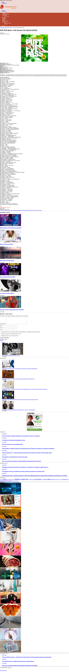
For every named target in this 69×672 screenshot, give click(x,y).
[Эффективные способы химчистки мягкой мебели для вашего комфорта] (10, 627)
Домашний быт (5, 14)
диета (49, 479)
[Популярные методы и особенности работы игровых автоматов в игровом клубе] (8, 377)
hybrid (4, 207)
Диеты (3, 19)
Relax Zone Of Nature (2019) (7, 260)
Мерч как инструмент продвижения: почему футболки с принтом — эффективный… (19, 409)
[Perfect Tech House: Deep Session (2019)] (10, 542)
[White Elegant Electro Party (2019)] (10, 640)
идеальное (53, 479)
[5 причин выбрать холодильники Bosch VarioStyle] (10, 591)
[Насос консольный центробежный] (10, 579)
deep (7, 479)
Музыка (5, 27)
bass (1, 207)
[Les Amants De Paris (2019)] (10, 291)
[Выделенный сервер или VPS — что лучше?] (10, 494)
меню (59, 479)
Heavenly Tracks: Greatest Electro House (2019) (12, 309)
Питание (4, 18)
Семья (3, 20)
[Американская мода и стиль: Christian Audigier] (10, 603)
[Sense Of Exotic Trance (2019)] (10, 518)
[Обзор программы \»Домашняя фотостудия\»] (10, 506)
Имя (1, 325)
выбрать (45, 479)
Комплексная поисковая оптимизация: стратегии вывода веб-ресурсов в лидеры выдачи (20, 399)
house (17, 479)
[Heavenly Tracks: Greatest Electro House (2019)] (10, 307)
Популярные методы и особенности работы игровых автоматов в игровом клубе (18, 378)
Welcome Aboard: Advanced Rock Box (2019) (11, 355)
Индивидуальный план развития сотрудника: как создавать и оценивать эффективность (19, 368)
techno (36, 479)
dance (4, 479)
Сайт (1, 329)
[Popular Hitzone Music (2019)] (10, 554)
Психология (6, 16)
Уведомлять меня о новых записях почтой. (9, 335)
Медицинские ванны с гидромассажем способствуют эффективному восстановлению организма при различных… (25, 389)
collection (1, 479)
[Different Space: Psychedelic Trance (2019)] (10, 225)
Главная (1, 27)
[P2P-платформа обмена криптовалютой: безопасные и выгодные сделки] (10, 530)
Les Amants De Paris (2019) (7, 293)
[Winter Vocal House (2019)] (10, 242)
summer (33, 479)
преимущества (8, 480)
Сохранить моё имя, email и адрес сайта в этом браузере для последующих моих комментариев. (20, 331)
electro (10, 479)
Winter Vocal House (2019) (6, 244)
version (9, 207)
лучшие (56, 479)
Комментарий (3, 323)
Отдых (3, 17)
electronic (13, 479)
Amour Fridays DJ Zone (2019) (7, 276)
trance (39, 479)
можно (61, 479)
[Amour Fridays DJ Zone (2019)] (10, 274)
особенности (65, 479)
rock (30, 479)
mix (20, 479)
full (2, 207)
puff (6, 207)
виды (42, 479)
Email (1, 327)
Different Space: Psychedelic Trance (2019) (10, 227)
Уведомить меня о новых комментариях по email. (11, 333)
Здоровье (4, 15)
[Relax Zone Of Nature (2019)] (10, 258)
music (23, 479)
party (26, 479)
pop (28, 479)
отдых (2, 480)
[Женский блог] (8, 8)
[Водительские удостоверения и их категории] (10, 652)
